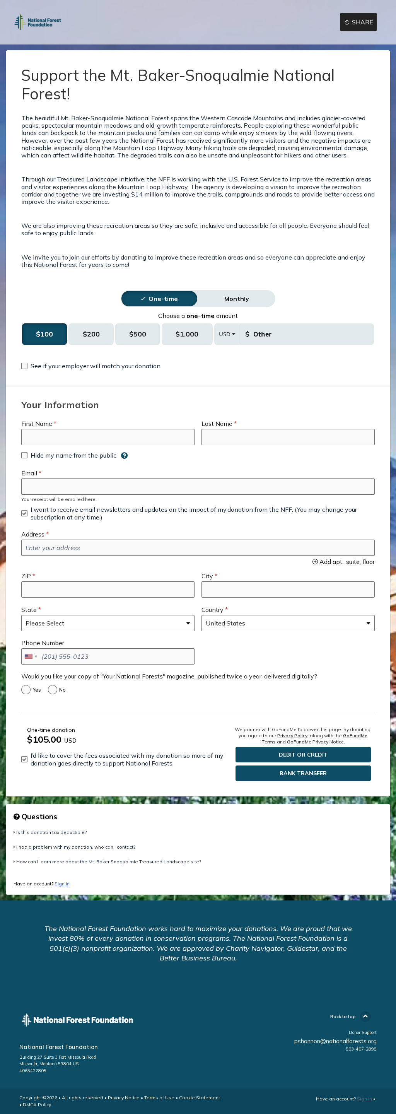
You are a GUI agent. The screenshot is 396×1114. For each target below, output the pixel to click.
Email (29, 473)
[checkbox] (90, 366)
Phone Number (42, 643)
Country (212, 609)
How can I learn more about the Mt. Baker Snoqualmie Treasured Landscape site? (108, 862)
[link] (38, 22)
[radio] (163, 298)
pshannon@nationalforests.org (335, 1041)
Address (32, 534)
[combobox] (30, 656)
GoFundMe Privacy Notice (315, 742)
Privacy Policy (292, 735)
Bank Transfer (303, 773)
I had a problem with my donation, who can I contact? (75, 847)
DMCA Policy (37, 1104)
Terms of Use (159, 1097)
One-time (163, 298)
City (207, 576)
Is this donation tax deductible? (51, 832)
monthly (236, 298)
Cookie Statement (199, 1097)
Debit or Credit (303, 754)
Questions (38, 816)
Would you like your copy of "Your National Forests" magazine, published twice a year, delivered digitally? (169, 676)
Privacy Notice (124, 1097)
